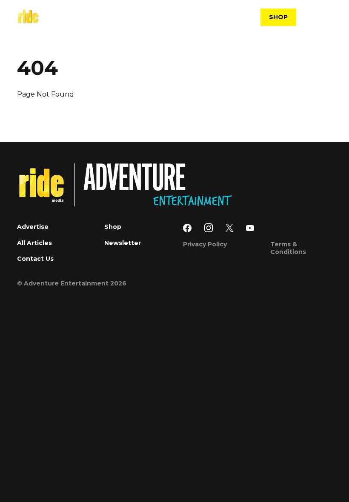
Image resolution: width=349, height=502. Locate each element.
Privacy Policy (205, 244)
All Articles (34, 243)
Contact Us (35, 258)
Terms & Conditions (288, 248)
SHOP (278, 17)
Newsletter (122, 243)
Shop (112, 227)
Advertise (33, 227)
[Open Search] (309, 18)
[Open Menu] (326, 17)
